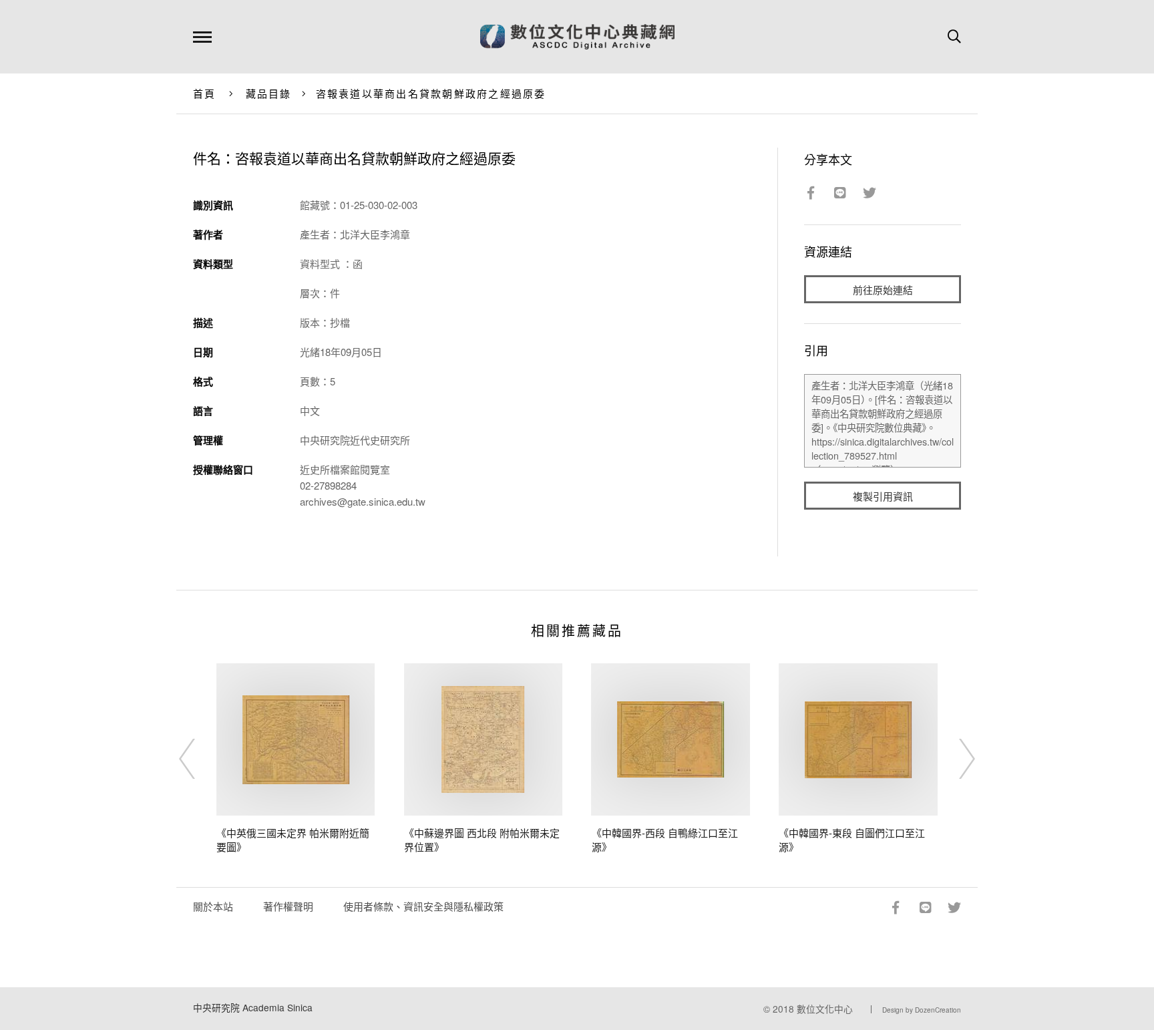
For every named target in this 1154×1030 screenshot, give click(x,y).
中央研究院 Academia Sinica (253, 1007)
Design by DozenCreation (921, 1010)
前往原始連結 (883, 290)
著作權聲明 (288, 906)
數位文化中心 (825, 1008)
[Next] (955, 758)
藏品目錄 (269, 93)
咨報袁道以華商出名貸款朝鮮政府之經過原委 (431, 93)
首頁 (204, 93)
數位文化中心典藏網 (577, 36)
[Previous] (199, 758)
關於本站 (213, 906)
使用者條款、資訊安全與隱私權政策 (423, 906)
